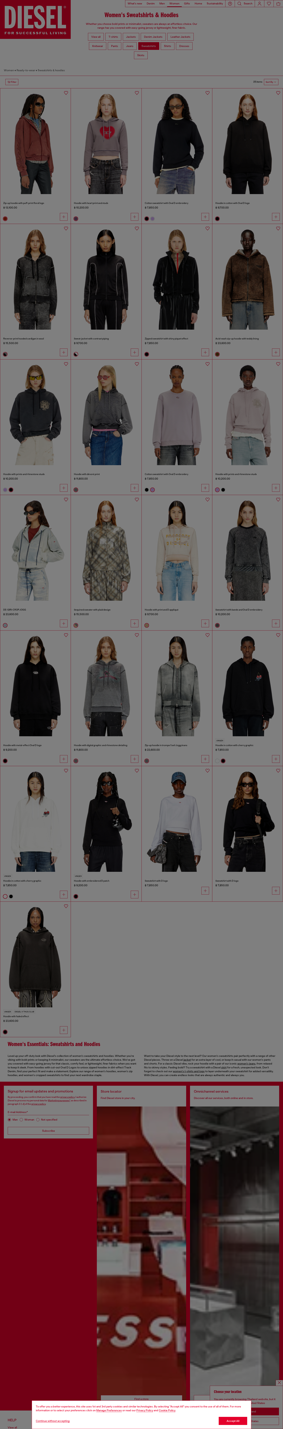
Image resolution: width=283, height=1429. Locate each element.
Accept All (233, 1420)
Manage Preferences (109, 1410)
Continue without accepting (53, 1420)
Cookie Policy (167, 1410)
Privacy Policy (144, 1410)
